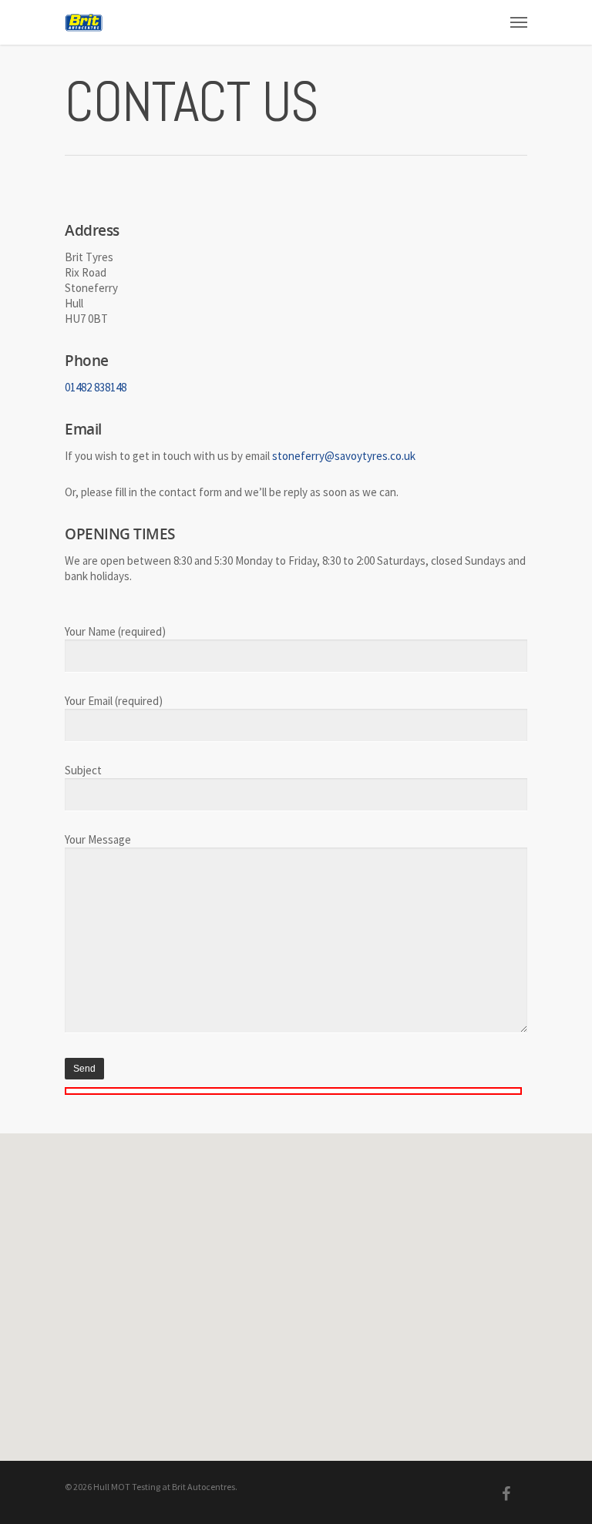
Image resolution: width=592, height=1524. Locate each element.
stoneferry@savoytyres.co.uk (343, 455)
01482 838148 (95, 387)
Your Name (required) (115, 631)
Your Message (98, 839)
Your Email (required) (114, 700)
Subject (83, 770)
